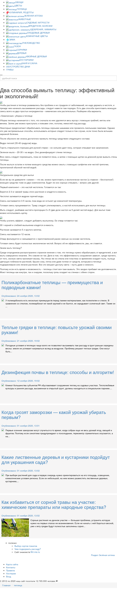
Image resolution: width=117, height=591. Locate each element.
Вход (8, 576)
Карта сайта (12, 564)
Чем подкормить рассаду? (27, 548)
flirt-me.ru (35, 551)
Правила (10, 570)
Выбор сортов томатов (25, 545)
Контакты (10, 567)
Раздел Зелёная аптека (103, 555)
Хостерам (11, 573)
